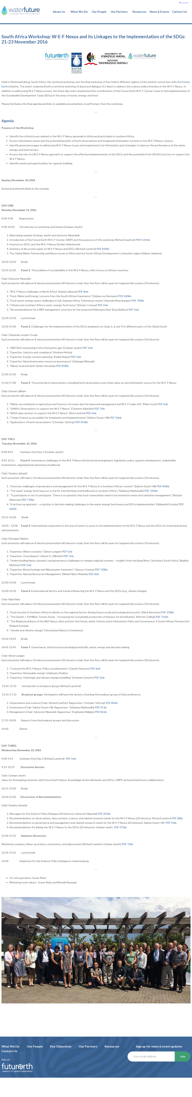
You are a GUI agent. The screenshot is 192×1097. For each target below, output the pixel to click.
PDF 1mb (133, 309)
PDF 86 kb (101, 711)
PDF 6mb (95, 668)
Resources (112, 1046)
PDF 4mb (83, 291)
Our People (35, 1046)
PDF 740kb (137, 300)
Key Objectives (60, 1046)
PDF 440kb (163, 486)
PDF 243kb (151, 490)
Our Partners (88, 1046)
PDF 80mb (112, 702)
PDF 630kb (124, 296)
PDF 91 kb (101, 707)
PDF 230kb (167, 612)
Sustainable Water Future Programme (21, 10)
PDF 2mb (103, 305)
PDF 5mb (163, 404)
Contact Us (9, 1051)
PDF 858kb (62, 365)
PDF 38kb (177, 818)
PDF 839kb (103, 248)
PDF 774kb (28, 499)
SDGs (48, 95)
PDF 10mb (116, 417)
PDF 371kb (120, 827)
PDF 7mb (99, 408)
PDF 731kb (162, 616)
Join (182, 1056)
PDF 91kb (171, 822)
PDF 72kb (127, 844)
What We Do (11, 1046)
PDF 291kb (104, 813)
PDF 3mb (93, 574)
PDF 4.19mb (143, 239)
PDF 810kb (81, 422)
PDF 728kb (101, 569)
